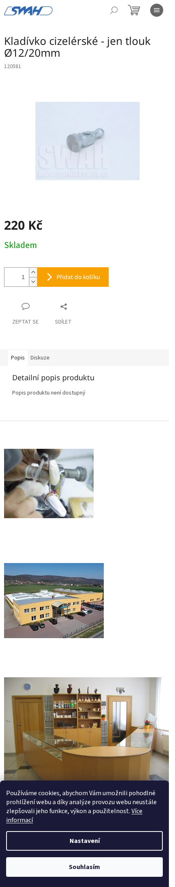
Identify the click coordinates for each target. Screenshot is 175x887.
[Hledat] (114, 10)
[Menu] (157, 10)
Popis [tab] (18, 358)
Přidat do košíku (78, 277)
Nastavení (85, 840)
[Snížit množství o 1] (33, 281)
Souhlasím (84, 867)
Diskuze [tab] (40, 358)
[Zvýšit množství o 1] (33, 272)
